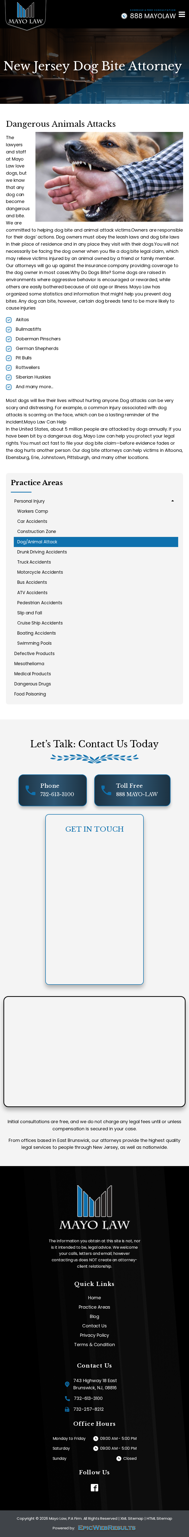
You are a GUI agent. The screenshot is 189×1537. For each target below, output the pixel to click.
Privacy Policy (94, 1335)
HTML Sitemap (159, 1518)
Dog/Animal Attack (37, 542)
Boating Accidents (36, 633)
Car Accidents (32, 521)
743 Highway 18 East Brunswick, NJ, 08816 (95, 1384)
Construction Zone (36, 531)
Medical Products (32, 674)
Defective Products (34, 654)
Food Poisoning (30, 694)
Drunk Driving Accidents (42, 552)
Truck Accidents (34, 562)
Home (94, 1298)
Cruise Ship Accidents (40, 623)
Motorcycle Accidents (40, 572)
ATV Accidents (32, 593)
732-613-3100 (88, 1398)
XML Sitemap (131, 1518)
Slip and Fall (29, 613)
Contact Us (94, 1326)
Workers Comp (32, 511)
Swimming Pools (34, 643)
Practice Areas (94, 1307)
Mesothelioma (29, 664)
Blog (94, 1316)
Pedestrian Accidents (39, 603)
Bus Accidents (32, 582)
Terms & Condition (94, 1344)
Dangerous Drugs (32, 684)
